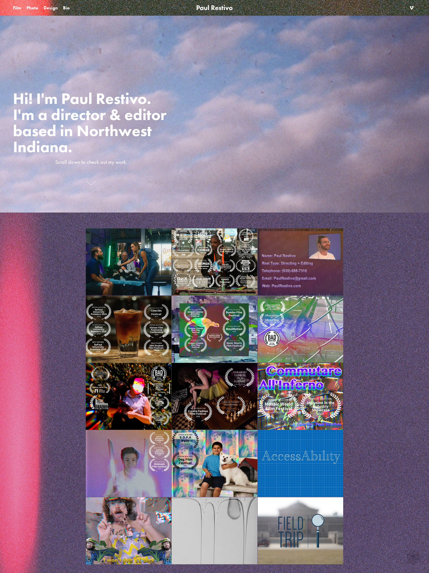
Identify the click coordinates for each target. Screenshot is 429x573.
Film (17, 8)
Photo (32, 8)
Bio (66, 8)
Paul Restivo (214, 8)
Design (51, 8)
